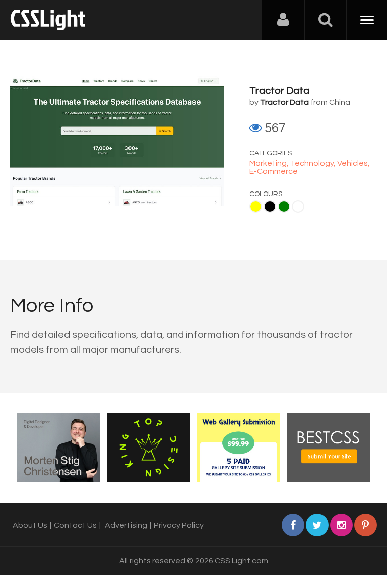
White (298, 206)
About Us (30, 525)
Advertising (126, 525)
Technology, (313, 163)
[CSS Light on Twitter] (317, 525)
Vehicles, (353, 163)
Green (284, 206)
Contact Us (75, 525)
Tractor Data (279, 91)
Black (270, 206)
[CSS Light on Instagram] (341, 525)
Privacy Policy (179, 525)
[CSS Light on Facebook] (293, 525)
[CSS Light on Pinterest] (365, 525)
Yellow (255, 206)
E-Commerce (273, 171)
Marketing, (269, 163)
